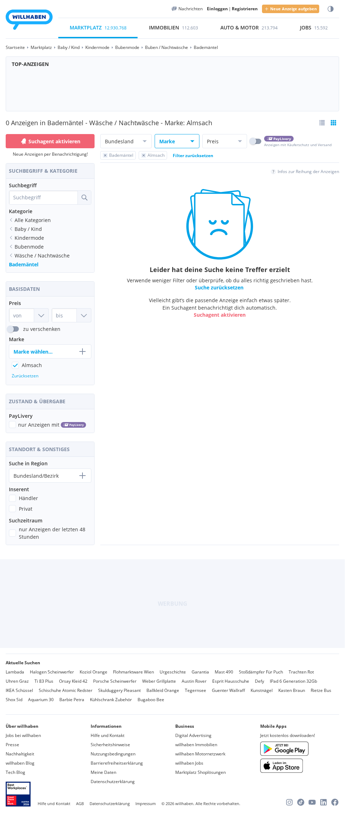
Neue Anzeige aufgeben (293, 8)
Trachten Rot (301, 672)
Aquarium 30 (41, 700)
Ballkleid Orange (162, 690)
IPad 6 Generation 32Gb (293, 681)
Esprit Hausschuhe (230, 681)
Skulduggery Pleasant (119, 690)
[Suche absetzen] (84, 197)
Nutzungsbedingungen (113, 754)
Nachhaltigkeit (20, 754)
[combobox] (43, 197)
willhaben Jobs (189, 763)
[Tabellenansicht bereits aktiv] (333, 122)
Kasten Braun (291, 690)
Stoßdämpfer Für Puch (261, 672)
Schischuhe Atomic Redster (65, 690)
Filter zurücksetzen (193, 156)
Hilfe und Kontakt (107, 735)
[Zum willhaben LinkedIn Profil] (323, 802)
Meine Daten (103, 772)
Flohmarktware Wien (133, 672)
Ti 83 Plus (43, 681)
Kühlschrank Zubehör (111, 700)
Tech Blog (15, 772)
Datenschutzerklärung (113, 781)
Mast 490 (224, 672)
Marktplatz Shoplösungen (200, 772)
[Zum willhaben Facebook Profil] (335, 802)
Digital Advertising (193, 735)
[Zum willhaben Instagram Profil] (289, 802)
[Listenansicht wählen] (322, 122)
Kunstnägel (262, 690)
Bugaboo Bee (151, 700)
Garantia (200, 672)
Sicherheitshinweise (110, 745)
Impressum (145, 803)
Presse (12, 745)
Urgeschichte (173, 672)
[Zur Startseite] (29, 21)
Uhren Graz (17, 681)
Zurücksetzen (25, 376)
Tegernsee (195, 690)
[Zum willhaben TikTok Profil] (300, 802)
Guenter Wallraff (228, 690)
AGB (80, 803)
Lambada (15, 672)
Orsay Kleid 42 (73, 681)
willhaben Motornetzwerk (200, 754)
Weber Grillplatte (159, 681)
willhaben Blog (20, 763)
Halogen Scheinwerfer (52, 672)
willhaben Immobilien (196, 745)
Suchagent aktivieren (54, 141)
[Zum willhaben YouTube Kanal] (312, 802)
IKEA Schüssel (19, 690)
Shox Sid (14, 700)
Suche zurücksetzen (219, 287)
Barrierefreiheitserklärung (117, 763)
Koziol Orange (93, 672)
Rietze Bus (321, 690)
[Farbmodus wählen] (330, 9)
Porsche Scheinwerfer (114, 681)
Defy (259, 681)
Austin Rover (194, 681)
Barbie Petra (71, 700)
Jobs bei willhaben (23, 735)
